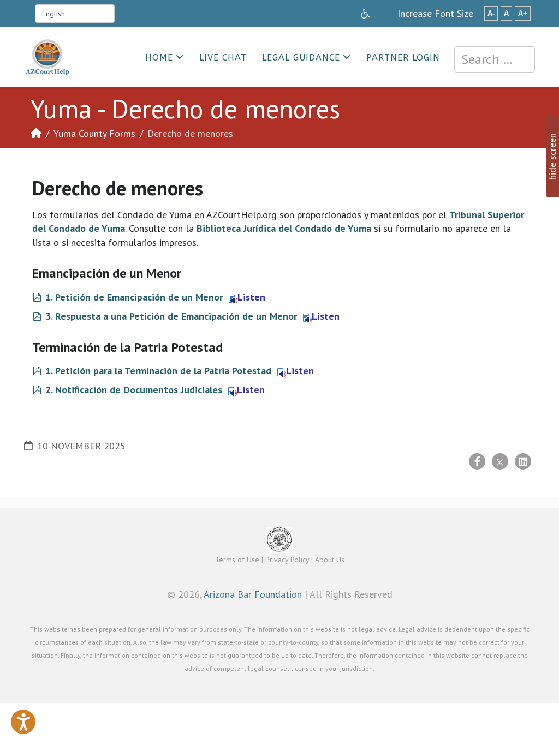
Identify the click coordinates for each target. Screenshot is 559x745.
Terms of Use (237, 559)
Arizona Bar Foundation (253, 594)
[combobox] (494, 59)
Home (159, 57)
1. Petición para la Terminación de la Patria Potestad (158, 370)
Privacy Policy (287, 559)
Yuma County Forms (94, 133)
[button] (23, 722)
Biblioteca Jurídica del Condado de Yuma (284, 228)
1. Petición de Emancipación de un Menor (134, 297)
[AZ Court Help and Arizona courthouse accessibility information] (365, 14)
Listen (251, 297)
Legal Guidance (301, 57)
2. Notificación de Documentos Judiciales (133, 389)
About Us (329, 559)
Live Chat (223, 57)
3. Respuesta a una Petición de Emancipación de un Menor (171, 316)
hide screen (552, 156)
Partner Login (403, 57)
